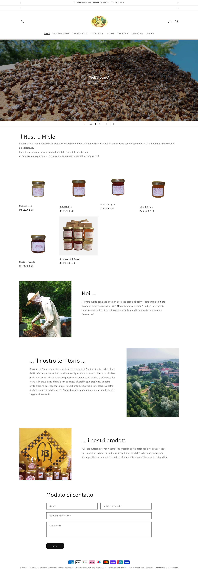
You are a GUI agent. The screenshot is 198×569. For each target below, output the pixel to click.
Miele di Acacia (25, 206)
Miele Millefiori (65, 207)
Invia (55, 545)
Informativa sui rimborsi (116, 567)
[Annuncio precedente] (20, 3)
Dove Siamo (40, 403)
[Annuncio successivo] (178, 3)
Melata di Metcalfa (27, 262)
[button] (22, 21)
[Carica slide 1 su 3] (91, 124)
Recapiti (101, 567)
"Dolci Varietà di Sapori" (69, 259)
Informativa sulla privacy (85, 567)
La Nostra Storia (94, 324)
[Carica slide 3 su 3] (100, 124)
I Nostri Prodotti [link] (94, 466)
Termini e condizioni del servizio (141, 567)
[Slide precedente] (84, 124)
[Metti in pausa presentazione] (114, 124)
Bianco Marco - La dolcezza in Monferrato (42, 568)
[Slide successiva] (107, 124)
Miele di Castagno (107, 204)
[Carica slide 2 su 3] (95, 124)
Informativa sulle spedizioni (167, 567)
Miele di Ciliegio (146, 207)
